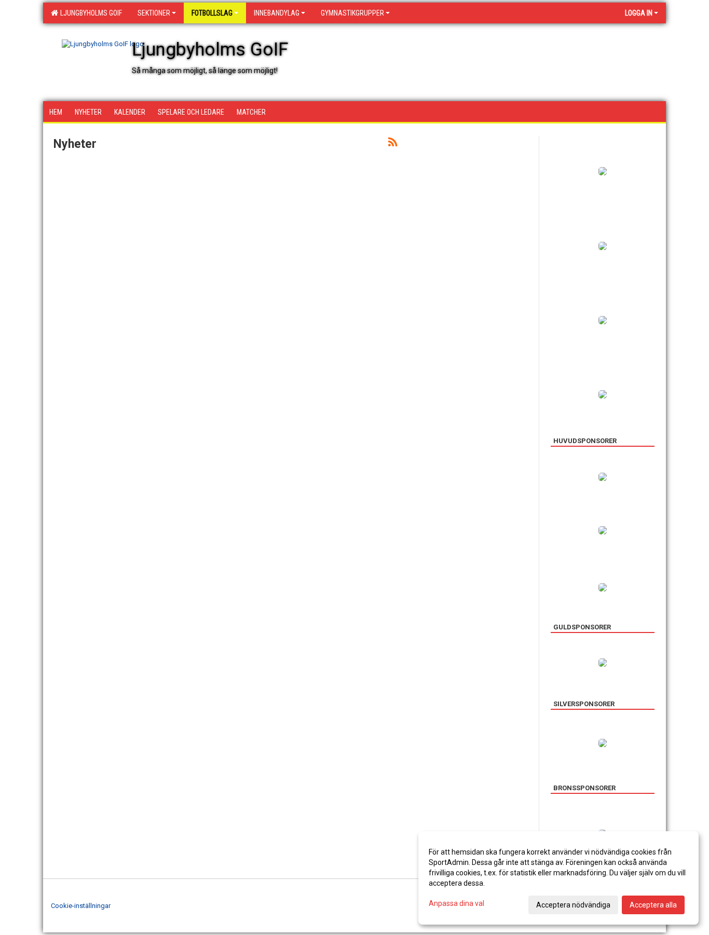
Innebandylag (276, 13)
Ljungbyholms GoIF (89, 13)
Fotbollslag (212, 13)
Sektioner (154, 13)
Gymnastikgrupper (352, 13)
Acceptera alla (653, 905)
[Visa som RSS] (392, 144)
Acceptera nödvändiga (573, 905)
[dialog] (558, 878)
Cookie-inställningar (81, 906)
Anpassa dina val (456, 903)
